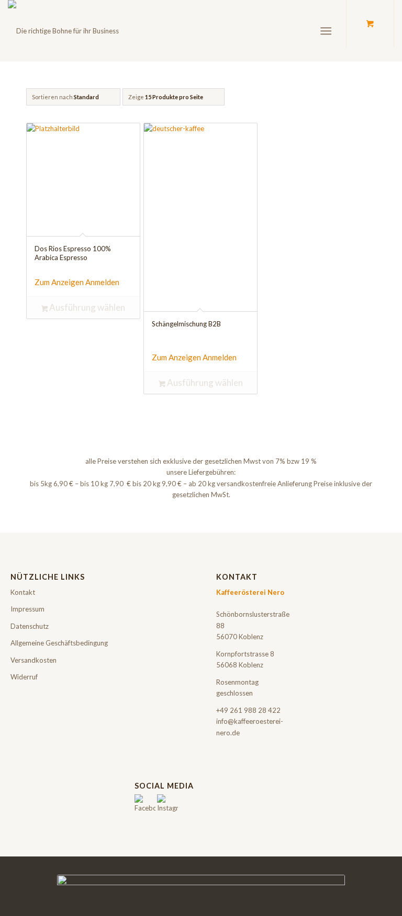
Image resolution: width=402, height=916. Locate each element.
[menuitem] (328, 31)
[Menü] (325, 31)
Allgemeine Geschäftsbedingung (59, 643)
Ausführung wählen (86, 307)
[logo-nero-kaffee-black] (63, 31)
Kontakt (22, 592)
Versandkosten (33, 660)
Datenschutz (29, 626)
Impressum (27, 609)
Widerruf (24, 677)
